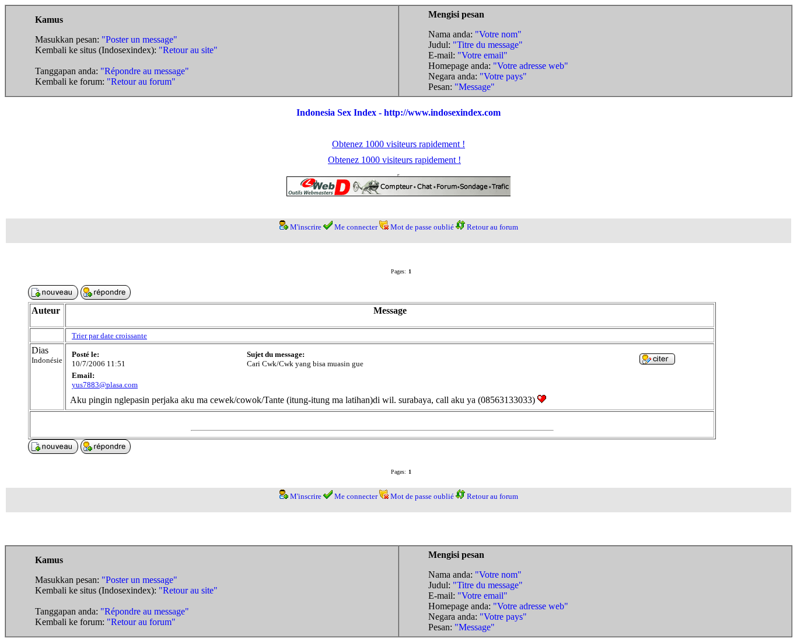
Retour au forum (492, 227)
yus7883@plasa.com (105, 384)
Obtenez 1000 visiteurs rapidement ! (398, 144)
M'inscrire (305, 227)
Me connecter (355, 227)
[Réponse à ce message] (657, 361)
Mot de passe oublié (422, 227)
